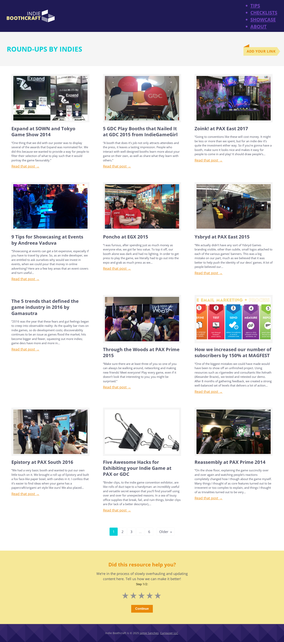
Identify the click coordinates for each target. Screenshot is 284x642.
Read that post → (25, 166)
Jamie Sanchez (149, 633)
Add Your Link (261, 51)
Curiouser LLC (169, 633)
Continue (142, 608)
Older (165, 531)
